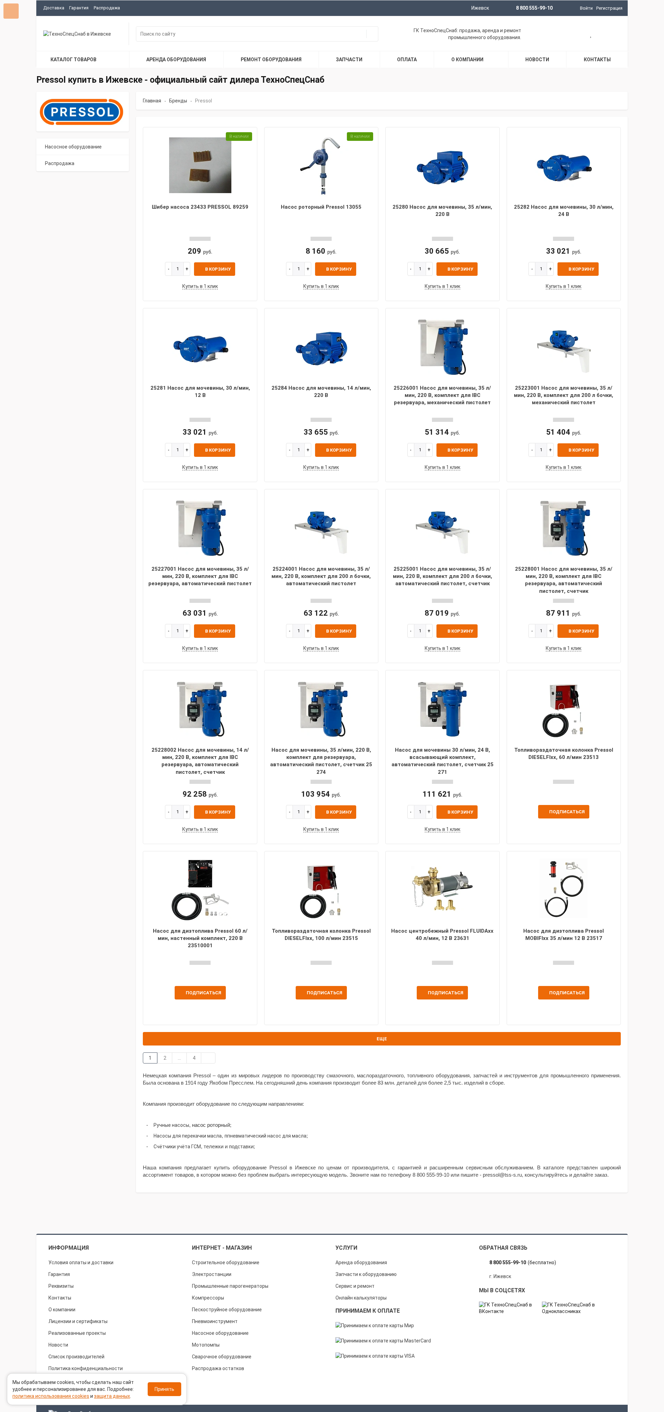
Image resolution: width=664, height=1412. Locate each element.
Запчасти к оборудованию (366, 1274)
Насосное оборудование (73, 147)
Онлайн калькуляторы (361, 1298)
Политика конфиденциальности (85, 1368)
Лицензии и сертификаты (78, 1321)
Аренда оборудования (361, 1262)
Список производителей (76, 1356)
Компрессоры (208, 1298)
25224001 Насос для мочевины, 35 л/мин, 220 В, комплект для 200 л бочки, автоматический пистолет (321, 576)
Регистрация (609, 8)
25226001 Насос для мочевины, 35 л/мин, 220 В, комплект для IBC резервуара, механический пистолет (442, 395)
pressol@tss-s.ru (502, 1175)
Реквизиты (61, 1286)
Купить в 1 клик (200, 286)
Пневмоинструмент (215, 1321)
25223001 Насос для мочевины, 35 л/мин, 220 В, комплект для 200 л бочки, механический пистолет (563, 395)
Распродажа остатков (218, 1368)
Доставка (53, 7)
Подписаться (567, 811)
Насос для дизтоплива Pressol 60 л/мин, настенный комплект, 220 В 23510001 (200, 938)
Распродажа (107, 7)
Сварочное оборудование (221, 1356)
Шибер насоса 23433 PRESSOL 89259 (200, 207)
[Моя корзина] (569, 34)
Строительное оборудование (225, 1262)
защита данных (112, 1396)
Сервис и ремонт (355, 1286)
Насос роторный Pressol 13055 (321, 207)
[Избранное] (591, 34)
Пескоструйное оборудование (227, 1309)
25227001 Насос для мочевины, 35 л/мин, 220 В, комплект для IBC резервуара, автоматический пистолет (200, 576)
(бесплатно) (522, 1262)
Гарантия (79, 7)
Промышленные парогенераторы (230, 1286)
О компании (61, 1309)
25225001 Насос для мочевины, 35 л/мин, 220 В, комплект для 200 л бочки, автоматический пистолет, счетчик (442, 576)
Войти (586, 8)
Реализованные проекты (77, 1333)
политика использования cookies (50, 1396)
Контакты (59, 1298)
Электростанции (211, 1274)
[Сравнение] (613, 34)
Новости (58, 1345)
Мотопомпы (206, 1345)
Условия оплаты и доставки (80, 1262)
